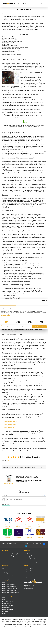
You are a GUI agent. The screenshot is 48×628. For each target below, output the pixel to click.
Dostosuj (24, 326)
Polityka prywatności (7, 609)
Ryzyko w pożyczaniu (7, 605)
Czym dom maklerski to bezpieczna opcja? (12, 41)
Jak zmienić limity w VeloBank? (8, 539)
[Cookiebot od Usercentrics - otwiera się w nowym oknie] (41, 300)
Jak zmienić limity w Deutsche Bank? (29, 539)
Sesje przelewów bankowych (31, 562)
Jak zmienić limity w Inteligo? (8, 526)
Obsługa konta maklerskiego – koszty (11, 48)
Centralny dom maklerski (8, 42)
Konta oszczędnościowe (8, 579)
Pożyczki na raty (6, 558)
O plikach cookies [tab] (39, 303)
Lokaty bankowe (6, 571)
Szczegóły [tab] (24, 303)
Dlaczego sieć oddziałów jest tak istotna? (11, 53)
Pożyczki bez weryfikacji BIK (9, 556)
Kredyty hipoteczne (7, 573)
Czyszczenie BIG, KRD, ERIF (30, 579)
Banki (8, 460)
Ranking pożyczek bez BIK (8, 584)
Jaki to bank (27, 554)
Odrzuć (8, 326)
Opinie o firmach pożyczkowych (10, 554)
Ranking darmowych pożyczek (9, 588)
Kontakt (4, 613)
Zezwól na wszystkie (39, 326)
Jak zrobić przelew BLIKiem (30, 575)
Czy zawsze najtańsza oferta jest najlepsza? (12, 50)
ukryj (27, 34)
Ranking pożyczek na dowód (9, 586)
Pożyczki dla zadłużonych (8, 560)
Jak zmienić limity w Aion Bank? (18, 539)
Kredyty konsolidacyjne (8, 575)
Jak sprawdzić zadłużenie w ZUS (32, 577)
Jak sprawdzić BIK (28, 569)
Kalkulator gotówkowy (29, 556)
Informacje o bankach (7, 569)
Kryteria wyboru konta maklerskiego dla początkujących (15, 47)
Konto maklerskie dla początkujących (11, 45)
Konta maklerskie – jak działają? (9, 36)
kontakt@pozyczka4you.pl (30, 590)
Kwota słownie (27, 560)
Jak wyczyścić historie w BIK (31, 573)
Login (44, 495)
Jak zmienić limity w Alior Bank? (40, 539)
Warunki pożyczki (6, 603)
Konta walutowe (6, 577)
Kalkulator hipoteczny (29, 558)
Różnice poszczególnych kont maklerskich (12, 54)
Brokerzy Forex (5, 44)
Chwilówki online (6, 562)
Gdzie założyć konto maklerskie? (9, 39)
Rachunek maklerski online (8, 51)
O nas (3, 599)
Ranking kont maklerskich (8, 56)
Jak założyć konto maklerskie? (9, 38)
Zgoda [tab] (8, 303)
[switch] (18, 322)
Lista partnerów (6, 607)
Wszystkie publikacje (9, 483)
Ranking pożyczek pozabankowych (10, 592)
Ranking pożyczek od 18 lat (9, 590)
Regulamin (5, 611)
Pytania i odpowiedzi (7, 601)
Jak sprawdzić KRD (28, 571)
